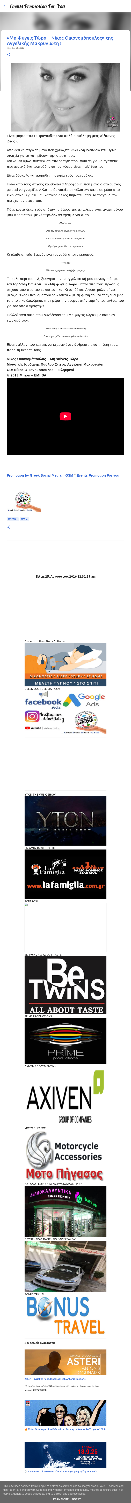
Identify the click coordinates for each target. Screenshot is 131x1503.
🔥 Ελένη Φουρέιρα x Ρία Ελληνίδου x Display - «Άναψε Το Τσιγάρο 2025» (65, 1429)
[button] (9, 55)
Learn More (60, 1499)
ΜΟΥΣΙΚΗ (12, 519)
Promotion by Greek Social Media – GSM (40, 475)
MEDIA (24, 519)
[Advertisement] (65, 611)
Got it (76, 1499)
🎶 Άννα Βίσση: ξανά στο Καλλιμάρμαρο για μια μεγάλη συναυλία (61, 1471)
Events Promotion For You (37, 6)
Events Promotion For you (98, 475)
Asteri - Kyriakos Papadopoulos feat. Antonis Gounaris (55, 1379)
